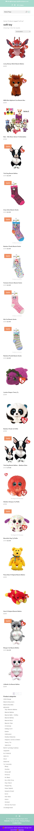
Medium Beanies (10, 737)
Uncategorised (8, 807)
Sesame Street (9, 791)
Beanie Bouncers (8, 702)
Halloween (8, 734)
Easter (7, 731)
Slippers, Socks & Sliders (12, 739)
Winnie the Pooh (10, 805)
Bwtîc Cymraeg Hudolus (10, 748)
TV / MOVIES (7, 764)
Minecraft (8, 772)
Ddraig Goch (8, 729)
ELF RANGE (7, 753)
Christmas (8, 726)
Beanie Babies (9, 712)
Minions (7, 774)
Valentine (8, 745)
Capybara (6, 750)
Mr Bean (7, 777)
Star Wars (8, 796)
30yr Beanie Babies (11, 709)
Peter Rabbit (9, 788)
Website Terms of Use (11, 821)
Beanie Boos (9, 720)
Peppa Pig (8, 785)
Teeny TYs (8, 742)
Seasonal (6, 761)
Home (5, 21)
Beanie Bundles (8, 705)
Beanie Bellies (9, 718)
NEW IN (6, 756)
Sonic (6, 794)
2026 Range (7, 699)
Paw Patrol (8, 783)
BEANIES (6, 707)
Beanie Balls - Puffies (11, 715)
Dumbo (7, 769)
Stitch (6, 799)
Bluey (6, 766)
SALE (5, 759)
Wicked (7, 802)
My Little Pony (9, 780)
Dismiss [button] (21, 830)
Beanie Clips (9, 723)
